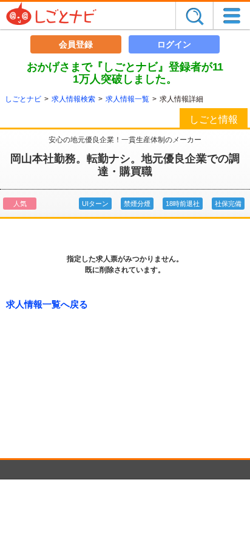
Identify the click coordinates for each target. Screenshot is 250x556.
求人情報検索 (73, 99)
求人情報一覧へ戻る (47, 304)
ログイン (174, 44)
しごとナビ (23, 99)
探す (194, 15)
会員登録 (76, 44)
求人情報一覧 (127, 99)
